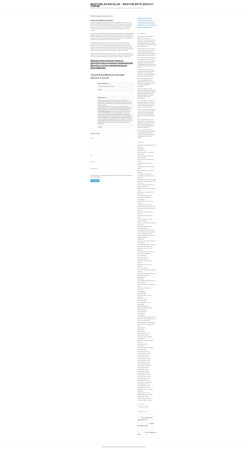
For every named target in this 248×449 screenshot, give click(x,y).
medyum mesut (145, 430)
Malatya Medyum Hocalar (147, 69)
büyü (99, 22)
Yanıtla (99, 89)
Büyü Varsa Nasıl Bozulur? (143, 275)
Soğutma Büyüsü (141, 282)
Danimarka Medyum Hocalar (101, 20)
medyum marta (140, 423)
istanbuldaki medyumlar (141, 414)
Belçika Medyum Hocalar (143, 384)
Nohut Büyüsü (140, 346)
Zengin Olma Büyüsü (142, 237)
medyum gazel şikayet (141, 427)
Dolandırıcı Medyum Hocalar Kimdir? (146, 235)
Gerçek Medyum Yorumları (143, 302)
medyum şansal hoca (152, 421)
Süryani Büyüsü (141, 313)
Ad (91, 155)
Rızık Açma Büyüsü (141, 255)
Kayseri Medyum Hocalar (143, 380)
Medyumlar (127, 446)
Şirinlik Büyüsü (141, 338)
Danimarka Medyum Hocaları (144, 398)
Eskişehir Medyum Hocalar (143, 364)
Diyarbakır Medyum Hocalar (144, 358)
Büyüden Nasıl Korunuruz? (143, 333)
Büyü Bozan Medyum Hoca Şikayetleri (146, 206)
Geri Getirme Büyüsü (142, 186)
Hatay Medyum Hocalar (143, 355)
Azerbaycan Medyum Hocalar (148, 109)
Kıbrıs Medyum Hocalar (146, 88)
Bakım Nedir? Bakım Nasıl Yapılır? (145, 340)
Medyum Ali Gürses (133, 446)
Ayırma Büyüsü (141, 199)
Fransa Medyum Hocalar (146, 100)
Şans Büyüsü (140, 279)
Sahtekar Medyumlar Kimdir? (144, 226)
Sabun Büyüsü (140, 329)
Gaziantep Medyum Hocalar (144, 353)
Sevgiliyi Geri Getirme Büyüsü (144, 336)
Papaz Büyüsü (140, 148)
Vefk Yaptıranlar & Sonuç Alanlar (145, 347)
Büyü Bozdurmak (141, 150)
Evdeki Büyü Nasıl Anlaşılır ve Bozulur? (146, 244)
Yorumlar (144, 446)
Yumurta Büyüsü (141, 291)
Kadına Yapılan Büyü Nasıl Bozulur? (145, 185)
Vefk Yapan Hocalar (142, 298)
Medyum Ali (140, 446)
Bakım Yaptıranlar (141, 309)
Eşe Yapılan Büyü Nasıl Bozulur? (145, 246)
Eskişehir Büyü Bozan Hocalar (144, 382)
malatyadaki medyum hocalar (144, 421)
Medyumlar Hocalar (143, 406)
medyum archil (139, 430)
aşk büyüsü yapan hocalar (152, 430)
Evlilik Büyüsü (140, 239)
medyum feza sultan (140, 429)
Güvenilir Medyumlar (142, 228)
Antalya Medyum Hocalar (143, 362)
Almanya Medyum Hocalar (147, 130)
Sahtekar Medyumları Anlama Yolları (146, 317)
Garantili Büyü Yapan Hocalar (144, 204)
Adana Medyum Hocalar (143, 367)
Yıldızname (140, 342)
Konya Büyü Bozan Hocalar (143, 374)
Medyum (123, 446)
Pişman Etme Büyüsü (142, 257)
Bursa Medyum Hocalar (143, 351)
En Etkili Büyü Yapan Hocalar (144, 174)
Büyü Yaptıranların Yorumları (144, 295)
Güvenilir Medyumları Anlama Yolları (146, 322)
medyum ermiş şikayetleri (150, 436)
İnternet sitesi (94, 168)
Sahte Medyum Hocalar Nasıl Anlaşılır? (146, 179)
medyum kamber (148, 414)
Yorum (92, 138)
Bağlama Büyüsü (141, 277)
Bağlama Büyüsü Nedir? (143, 306)
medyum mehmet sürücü (141, 436)
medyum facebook (151, 425)
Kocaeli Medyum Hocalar (143, 373)
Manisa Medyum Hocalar (143, 371)
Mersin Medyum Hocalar (143, 356)
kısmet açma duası (153, 434)
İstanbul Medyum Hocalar (143, 378)
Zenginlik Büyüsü (141, 331)
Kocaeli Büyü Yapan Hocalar (144, 376)
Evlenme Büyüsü (141, 327)
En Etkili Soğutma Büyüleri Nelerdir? (146, 280)
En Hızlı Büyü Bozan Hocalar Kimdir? (146, 230)
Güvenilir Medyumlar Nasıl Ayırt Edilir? (146, 273)
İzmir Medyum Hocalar (142, 369)
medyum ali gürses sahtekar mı (149, 429)
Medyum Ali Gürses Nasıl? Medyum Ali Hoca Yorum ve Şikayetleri (145, 38)
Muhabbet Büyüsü (141, 293)
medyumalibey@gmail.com (104, 111)
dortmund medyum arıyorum (149, 427)
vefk (119, 55)
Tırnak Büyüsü (140, 315)
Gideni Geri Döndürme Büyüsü (144, 308)
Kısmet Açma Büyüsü (142, 268)
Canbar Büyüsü (141, 242)
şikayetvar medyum (146, 423)
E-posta (92, 161)
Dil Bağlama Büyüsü (142, 300)
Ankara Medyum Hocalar (147, 119)
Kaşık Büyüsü (140, 304)
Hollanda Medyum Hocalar (147, 78)
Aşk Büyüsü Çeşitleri (142, 344)
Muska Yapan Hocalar (142, 335)
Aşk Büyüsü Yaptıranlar (143, 259)
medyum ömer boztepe (141, 432)
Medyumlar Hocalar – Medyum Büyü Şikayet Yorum (122, 5)
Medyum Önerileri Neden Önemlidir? (146, 241)
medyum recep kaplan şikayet (145, 434)
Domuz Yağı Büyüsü (142, 311)
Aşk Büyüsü (140, 297)
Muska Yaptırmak (141, 349)
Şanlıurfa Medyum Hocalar (143, 360)
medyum (118, 22)
